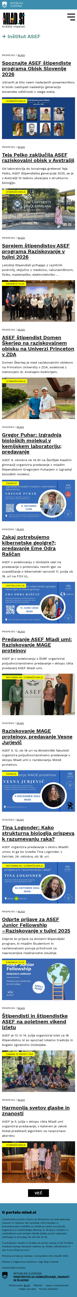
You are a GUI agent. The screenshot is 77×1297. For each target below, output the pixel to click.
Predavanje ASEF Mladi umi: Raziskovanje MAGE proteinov (37, 644)
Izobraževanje (16, 101)
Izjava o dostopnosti (57, 1285)
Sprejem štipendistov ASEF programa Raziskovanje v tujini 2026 (36, 251)
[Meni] (71, 17)
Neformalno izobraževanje (24, 677)
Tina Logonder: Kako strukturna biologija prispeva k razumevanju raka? (38, 833)
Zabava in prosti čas (19, 1054)
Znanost (11, 483)
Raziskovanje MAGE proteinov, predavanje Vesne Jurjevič (37, 736)
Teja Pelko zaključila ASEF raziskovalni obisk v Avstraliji (38, 157)
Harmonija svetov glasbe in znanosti (36, 1110)
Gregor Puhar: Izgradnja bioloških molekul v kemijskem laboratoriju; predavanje (32, 443)
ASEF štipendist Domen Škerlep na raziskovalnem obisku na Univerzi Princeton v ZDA (38, 345)
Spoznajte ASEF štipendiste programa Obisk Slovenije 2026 (36, 68)
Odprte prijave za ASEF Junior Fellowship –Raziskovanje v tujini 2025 (36, 924)
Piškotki (37, 1285)
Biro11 (27, 1285)
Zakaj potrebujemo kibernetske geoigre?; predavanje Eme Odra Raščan (29, 545)
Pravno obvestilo (48, 1289)
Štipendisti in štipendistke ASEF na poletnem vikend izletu (35, 1021)
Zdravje (11, 774)
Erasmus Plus (15, 283)
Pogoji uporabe (27, 1289)
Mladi (21, 55)
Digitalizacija (15, 585)
